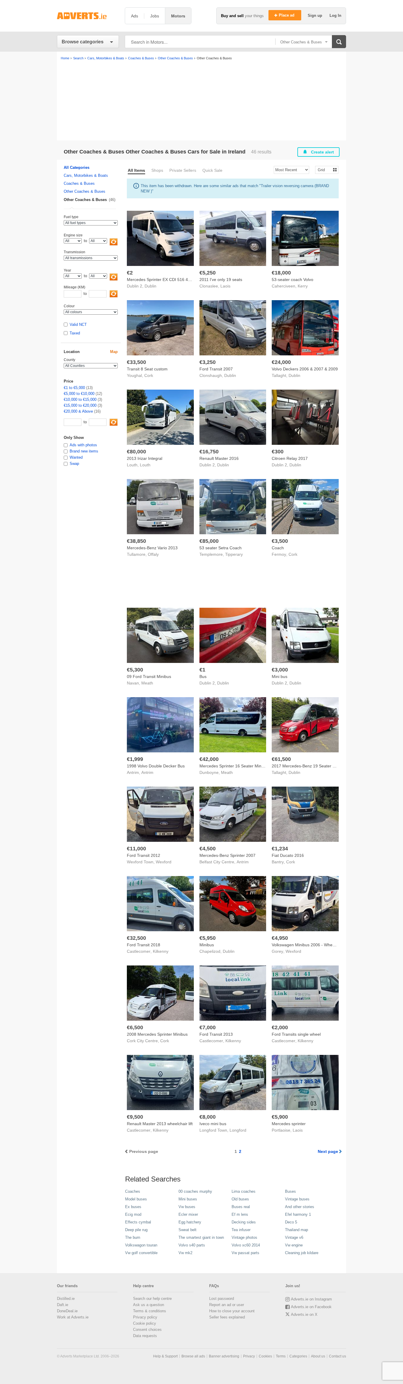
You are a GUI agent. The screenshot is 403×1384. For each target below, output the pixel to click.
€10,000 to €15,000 (80, 399)
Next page (328, 1151)
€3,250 (207, 362)
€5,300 (135, 670)
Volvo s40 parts (191, 1245)
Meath (147, 683)
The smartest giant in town (201, 1237)
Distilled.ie (66, 1298)
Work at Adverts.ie (73, 1317)
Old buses (240, 1199)
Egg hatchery (189, 1222)
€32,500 (136, 938)
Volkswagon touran (141, 1245)
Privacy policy (145, 1317)
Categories (298, 1356)
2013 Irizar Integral (144, 458)
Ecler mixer (188, 1214)
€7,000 (207, 1027)
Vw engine (294, 1245)
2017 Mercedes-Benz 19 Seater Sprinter (309, 766)
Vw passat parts (245, 1253)
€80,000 (136, 452)
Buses (290, 1191)
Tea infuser (241, 1230)
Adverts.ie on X (304, 1314)
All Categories (76, 167)
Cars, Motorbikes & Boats (86, 175)
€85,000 (209, 541)
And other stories (299, 1207)
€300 (278, 452)
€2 (130, 273)
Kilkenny (160, 951)
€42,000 (209, 759)
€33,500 (136, 362)
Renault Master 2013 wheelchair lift (160, 1123)
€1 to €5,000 (74, 387)
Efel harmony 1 (298, 1214)
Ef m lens (240, 1214)
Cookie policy (144, 1323)
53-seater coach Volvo (292, 279)
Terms (281, 1356)
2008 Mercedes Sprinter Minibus (157, 1034)
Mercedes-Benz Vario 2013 (152, 547)
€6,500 (135, 1027)
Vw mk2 (185, 1253)
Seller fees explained (227, 1317)
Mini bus (279, 676)
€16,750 (209, 452)
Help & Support (165, 1356)
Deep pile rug (136, 1230)
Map (114, 352)
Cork (148, 375)
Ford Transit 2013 (216, 1034)
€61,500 (281, 759)
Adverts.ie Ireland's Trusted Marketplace (88, 16)
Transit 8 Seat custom (147, 369)
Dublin (150, 286)
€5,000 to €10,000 (79, 393)
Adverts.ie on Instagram (311, 1299)
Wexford (163, 862)
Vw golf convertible (141, 1253)
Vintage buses (297, 1199)
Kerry (303, 286)
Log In (335, 15)
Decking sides (244, 1222)
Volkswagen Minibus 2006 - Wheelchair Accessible (319, 944)
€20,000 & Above (78, 411)
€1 (202, 670)
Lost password (221, 1298)
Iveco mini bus (212, 1123)
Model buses (136, 1199)
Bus (203, 676)
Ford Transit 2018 (143, 944)
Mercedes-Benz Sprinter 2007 (227, 855)
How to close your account (232, 1311)
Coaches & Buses (79, 183)
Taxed (75, 333)
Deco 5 (291, 1222)
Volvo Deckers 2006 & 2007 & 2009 (305, 369)
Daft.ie (62, 1305)
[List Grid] (324, 169)
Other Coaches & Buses (84, 191)
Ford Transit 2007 (216, 369)
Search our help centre (152, 1298)
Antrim (147, 772)
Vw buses (186, 1207)
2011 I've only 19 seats (220, 279)
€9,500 (135, 1117)
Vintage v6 (294, 1237)
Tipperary (234, 554)
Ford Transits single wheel (296, 1034)
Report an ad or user (226, 1305)
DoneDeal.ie (67, 1311)
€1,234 (280, 849)
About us (318, 1356)
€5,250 (207, 273)
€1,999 (135, 759)
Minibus (206, 944)
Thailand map (296, 1230)
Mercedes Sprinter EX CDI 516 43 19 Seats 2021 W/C (177, 279)
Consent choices (147, 1329)
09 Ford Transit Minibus (149, 676)
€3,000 (280, 670)
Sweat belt (187, 1230)
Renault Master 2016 (219, 458)
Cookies (265, 1356)
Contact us (337, 1356)
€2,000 (280, 1027)
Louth (145, 465)
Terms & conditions (149, 1311)
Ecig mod (133, 1214)
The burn (132, 1237)
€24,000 (281, 362)
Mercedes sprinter (289, 1123)
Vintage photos (244, 1237)
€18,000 (281, 273)
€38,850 (136, 541)
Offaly (153, 554)
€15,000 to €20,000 (80, 405)
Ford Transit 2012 (143, 855)
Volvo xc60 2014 (246, 1245)
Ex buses (133, 1207)
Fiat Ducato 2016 (288, 855)
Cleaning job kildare (301, 1253)
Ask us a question (148, 1305)
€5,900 (280, 1117)
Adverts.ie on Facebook (311, 1307)
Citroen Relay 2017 (290, 458)
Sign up (315, 15)
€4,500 (207, 849)
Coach (278, 547)
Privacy (249, 1356)
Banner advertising (224, 1356)
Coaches (132, 1191)
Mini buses (187, 1199)
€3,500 (280, 541)
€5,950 (207, 938)
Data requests (145, 1336)
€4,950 (280, 938)
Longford (238, 1130)
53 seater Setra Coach (220, 547)
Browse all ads (193, 1356)
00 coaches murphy (195, 1191)
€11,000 (136, 849)
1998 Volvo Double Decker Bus (156, 766)
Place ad (287, 15)
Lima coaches (243, 1191)
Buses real (241, 1207)
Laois (225, 286)
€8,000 (207, 1117)
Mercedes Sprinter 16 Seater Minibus (234, 766)
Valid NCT (78, 324)
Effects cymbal (138, 1222)
